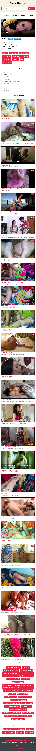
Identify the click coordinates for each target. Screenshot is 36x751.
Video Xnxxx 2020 (8, 732)
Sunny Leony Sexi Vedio (12, 706)
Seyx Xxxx (11, 693)
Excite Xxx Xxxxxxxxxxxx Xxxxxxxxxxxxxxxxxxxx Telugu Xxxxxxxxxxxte (17, 675)
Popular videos (18, 740)
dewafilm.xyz (13, 748)
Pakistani (15, 59)
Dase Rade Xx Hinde (25, 697)
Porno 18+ (29, 729)
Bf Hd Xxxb (8, 716)
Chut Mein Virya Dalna (13, 667)
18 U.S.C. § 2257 (23, 748)
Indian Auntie (6, 56)
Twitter (10, 38)
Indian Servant (7, 62)
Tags (25, 740)
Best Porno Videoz (18, 729)
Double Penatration (18, 682)
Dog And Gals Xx (28, 712)
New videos (9, 740)
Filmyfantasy (6, 59)
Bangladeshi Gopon (18, 719)
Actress (5, 53)
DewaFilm (18, 3)
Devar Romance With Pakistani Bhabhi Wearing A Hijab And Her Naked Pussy (18, 686)
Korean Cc (26, 667)
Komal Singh (26, 679)
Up (29, 740)
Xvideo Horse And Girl (13, 679)
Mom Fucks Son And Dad (18, 700)
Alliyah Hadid (28, 703)
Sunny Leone (13, 53)
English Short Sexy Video (11, 670)
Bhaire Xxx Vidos (22, 693)
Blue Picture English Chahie (22, 716)
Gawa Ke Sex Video (10, 697)
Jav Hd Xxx (19, 732)
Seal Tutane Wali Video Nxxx (11, 712)
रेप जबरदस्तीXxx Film (27, 670)
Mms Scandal (24, 53)
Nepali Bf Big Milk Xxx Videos (13, 703)
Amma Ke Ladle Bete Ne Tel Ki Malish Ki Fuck (18, 690)
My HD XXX (7, 729)
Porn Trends (29, 732)
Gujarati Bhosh (26, 706)
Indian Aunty (24, 56)
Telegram (17, 38)
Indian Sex (15, 56)
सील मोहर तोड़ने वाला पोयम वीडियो (18, 709)
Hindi (21, 59)
